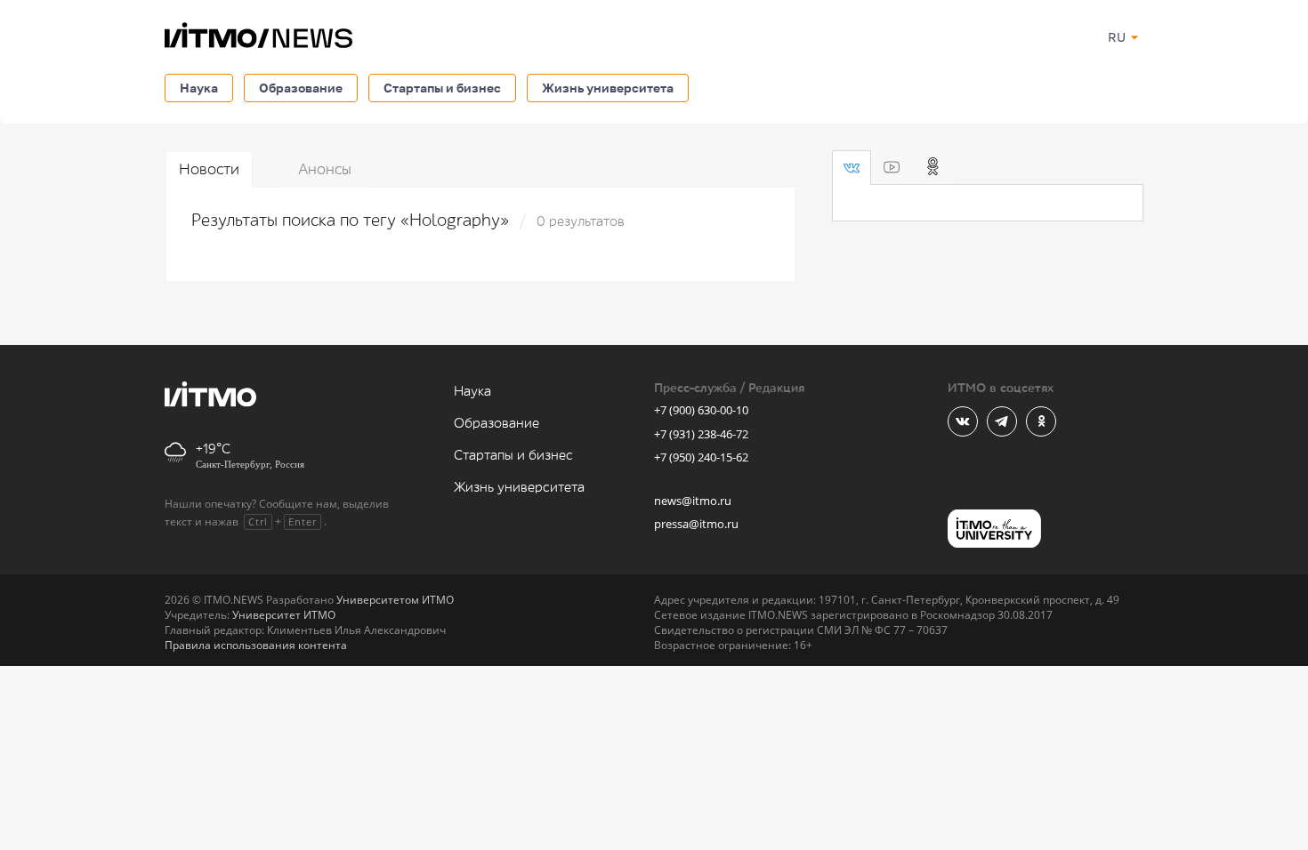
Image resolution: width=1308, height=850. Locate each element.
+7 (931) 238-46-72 (701, 434)
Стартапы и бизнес (442, 87)
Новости (209, 169)
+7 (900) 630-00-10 (701, 410)
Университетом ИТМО (395, 599)
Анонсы (324, 169)
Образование (301, 87)
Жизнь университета (608, 87)
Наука (199, 87)
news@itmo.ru (692, 501)
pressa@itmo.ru (696, 524)
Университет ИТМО (283, 614)
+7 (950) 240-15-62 (701, 457)
